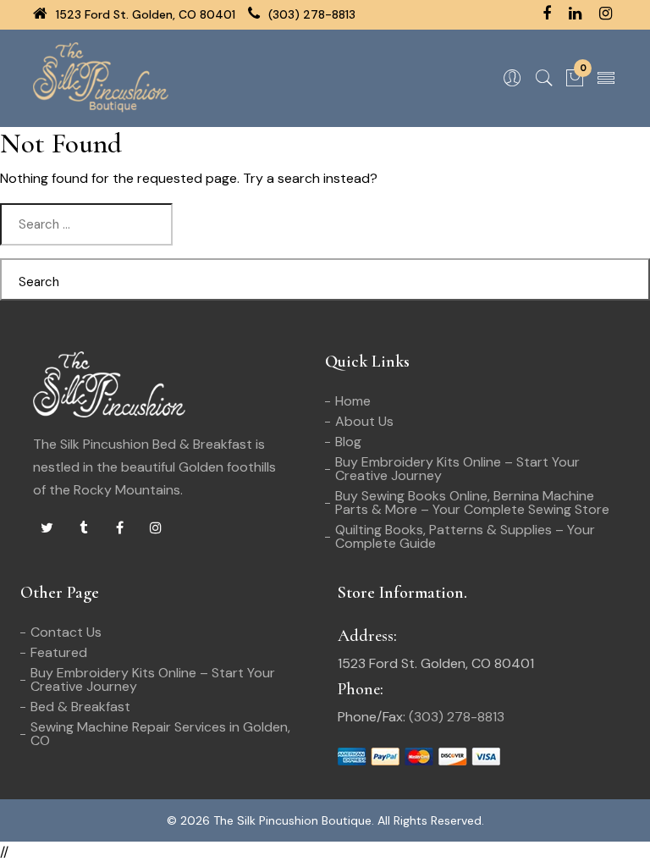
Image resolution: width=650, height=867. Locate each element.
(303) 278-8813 (310, 14)
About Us (364, 421)
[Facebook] (119, 528)
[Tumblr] (82, 528)
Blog (348, 441)
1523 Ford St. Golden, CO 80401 (143, 14)
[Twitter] (46, 528)
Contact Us (66, 632)
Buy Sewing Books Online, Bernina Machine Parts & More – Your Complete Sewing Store (472, 502)
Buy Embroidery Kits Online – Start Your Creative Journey (457, 468)
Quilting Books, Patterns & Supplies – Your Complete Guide (465, 536)
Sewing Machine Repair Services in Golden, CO (160, 733)
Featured (58, 652)
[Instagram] (155, 528)
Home (353, 401)
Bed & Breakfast (80, 706)
